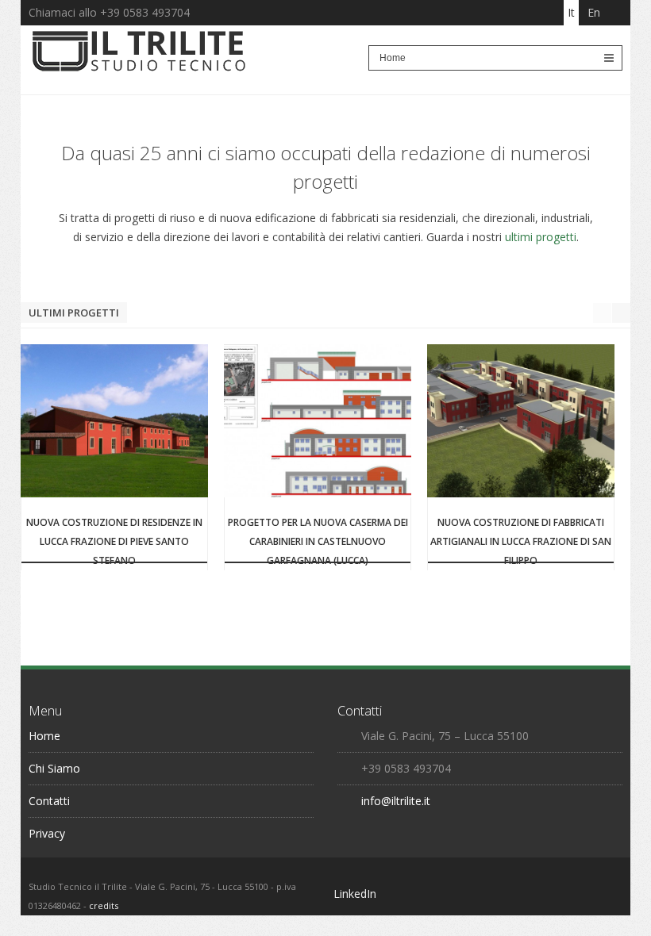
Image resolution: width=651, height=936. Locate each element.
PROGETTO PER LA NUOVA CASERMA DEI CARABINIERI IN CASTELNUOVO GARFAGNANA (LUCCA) (318, 541)
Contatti (49, 800)
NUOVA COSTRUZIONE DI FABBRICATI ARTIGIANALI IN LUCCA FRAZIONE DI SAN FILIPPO (520, 541)
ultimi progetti (540, 236)
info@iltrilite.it (395, 800)
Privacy (47, 833)
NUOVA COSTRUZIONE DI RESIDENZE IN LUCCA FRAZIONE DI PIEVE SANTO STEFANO (114, 541)
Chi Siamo (54, 768)
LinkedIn (354, 893)
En (593, 12)
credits (103, 905)
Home (44, 735)
